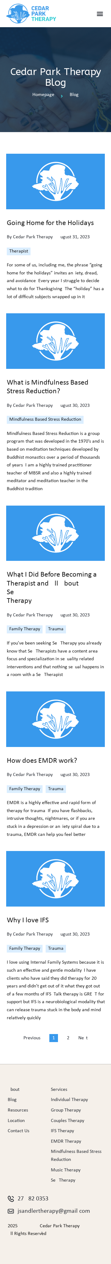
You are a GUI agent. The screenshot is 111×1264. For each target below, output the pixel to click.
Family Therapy (24, 629)
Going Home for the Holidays (50, 223)
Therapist (18, 251)
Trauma (56, 629)
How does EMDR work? (42, 761)
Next (83, 1038)
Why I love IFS (28, 920)
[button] (100, 14)
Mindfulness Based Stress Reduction (45, 419)
